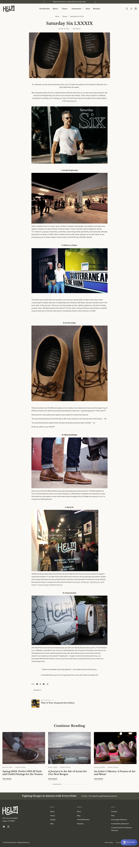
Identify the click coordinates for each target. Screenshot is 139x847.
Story (79, 812)
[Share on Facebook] (37, 684)
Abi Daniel (76, 582)
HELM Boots (12, 842)
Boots (52, 812)
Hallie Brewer (94, 582)
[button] (127, 9)
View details (6, 779)
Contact (114, 812)
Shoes (52, 816)
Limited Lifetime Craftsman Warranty (121, 829)
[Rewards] (129, 842)
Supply (52, 820)
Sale (51, 824)
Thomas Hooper (43, 585)
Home (57, 16)
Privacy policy (120, 842)
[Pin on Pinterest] (44, 684)
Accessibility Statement (120, 824)
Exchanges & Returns (119, 820)
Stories (65, 16)
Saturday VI (37, 690)
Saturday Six (72, 101)
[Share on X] (40, 684)
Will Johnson (57, 585)
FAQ (112, 816)
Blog (78, 816)
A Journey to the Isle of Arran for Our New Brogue (67, 773)
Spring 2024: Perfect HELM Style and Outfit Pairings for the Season (22, 773)
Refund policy (109, 842)
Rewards (80, 824)
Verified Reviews (83, 820)
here (100, 496)
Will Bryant (85, 582)
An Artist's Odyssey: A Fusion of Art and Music (114, 773)
